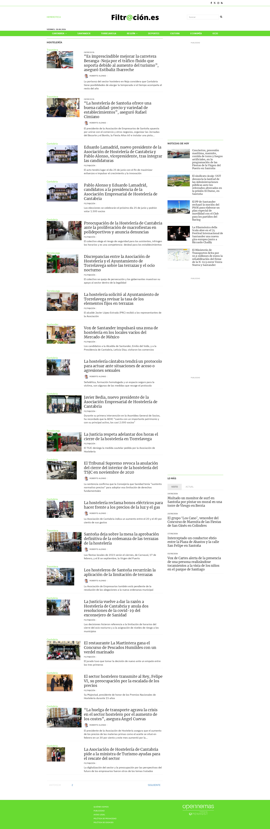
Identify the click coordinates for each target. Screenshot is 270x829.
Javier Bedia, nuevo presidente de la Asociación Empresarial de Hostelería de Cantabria (120, 402)
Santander (83, 33)
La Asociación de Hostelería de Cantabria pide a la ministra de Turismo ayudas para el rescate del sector (122, 754)
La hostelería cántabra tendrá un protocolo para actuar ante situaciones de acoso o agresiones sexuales (123, 366)
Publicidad (99, 810)
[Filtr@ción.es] (135, 17)
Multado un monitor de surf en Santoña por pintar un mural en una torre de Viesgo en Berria (195, 502)
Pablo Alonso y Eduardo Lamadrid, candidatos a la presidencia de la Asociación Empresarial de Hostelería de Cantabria (120, 192)
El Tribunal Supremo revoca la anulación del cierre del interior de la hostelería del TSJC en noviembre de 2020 (121, 468)
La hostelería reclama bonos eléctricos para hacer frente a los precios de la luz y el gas (123, 505)
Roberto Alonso (98, 76)
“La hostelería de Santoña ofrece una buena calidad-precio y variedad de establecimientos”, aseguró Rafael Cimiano (117, 110)
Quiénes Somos (101, 807)
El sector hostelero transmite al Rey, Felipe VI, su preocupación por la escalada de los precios (123, 681)
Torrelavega (108, 33)
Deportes (153, 33)
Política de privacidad (105, 818)
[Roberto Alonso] (86, 75)
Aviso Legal (99, 814)
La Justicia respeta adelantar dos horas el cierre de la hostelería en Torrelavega (121, 436)
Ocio (215, 33)
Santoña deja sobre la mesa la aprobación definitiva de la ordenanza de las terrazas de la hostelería (121, 539)
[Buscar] (221, 17)
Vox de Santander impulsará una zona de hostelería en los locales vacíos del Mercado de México (121, 332)
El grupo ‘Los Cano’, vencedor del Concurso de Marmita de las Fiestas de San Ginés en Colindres (194, 522)
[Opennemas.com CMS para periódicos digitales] (198, 810)
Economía (196, 33)
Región (131, 33)
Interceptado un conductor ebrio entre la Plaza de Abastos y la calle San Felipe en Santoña (193, 542)
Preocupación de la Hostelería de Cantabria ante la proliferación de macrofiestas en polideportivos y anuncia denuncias (123, 228)
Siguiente (154, 785)
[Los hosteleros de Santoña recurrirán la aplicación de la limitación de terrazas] (60, 576)
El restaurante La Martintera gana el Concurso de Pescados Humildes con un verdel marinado (120, 648)
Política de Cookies (103, 822)
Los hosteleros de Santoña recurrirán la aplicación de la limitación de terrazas (120, 572)
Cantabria (58, 33)
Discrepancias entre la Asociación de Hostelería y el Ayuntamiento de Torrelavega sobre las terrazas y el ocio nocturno (119, 263)
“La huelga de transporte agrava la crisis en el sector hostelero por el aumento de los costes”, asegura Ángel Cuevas (121, 714)
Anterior (55, 785)
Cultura (175, 33)
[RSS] (221, 3)
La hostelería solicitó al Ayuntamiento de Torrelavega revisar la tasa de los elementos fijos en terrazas (121, 299)
